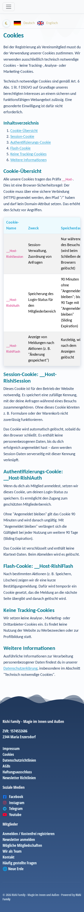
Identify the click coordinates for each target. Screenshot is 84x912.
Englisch (51, 23)
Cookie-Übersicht (24, 131)
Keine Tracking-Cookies (28, 154)
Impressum (11, 748)
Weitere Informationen (28, 160)
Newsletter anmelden (19, 839)
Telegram (16, 808)
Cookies (8, 754)
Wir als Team (12, 851)
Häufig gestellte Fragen (20, 862)
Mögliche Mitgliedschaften (22, 845)
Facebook (16, 796)
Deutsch (29, 23)
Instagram (16, 802)
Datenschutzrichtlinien (19, 760)
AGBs (6, 766)
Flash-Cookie (20, 148)
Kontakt (8, 857)
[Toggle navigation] (9, 6)
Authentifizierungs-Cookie (30, 143)
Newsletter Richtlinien (19, 777)
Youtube (15, 814)
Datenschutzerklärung (20, 669)
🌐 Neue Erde (13, 868)
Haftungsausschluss (17, 771)
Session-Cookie (22, 137)
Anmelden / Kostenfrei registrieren (28, 833)
